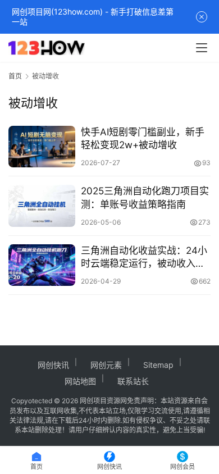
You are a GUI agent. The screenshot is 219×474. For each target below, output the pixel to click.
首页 (15, 76)
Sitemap (158, 365)
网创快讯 (53, 365)
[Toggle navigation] (201, 48)
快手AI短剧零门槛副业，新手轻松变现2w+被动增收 (142, 138)
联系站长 (133, 381)
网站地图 (80, 381)
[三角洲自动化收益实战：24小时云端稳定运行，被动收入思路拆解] (41, 265)
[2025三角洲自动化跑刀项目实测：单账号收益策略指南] (41, 205)
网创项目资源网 (103, 400)
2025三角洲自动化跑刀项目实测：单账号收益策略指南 (145, 197)
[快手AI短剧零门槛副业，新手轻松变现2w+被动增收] (41, 146)
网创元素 (106, 365)
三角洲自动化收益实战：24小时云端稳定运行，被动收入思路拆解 (144, 257)
